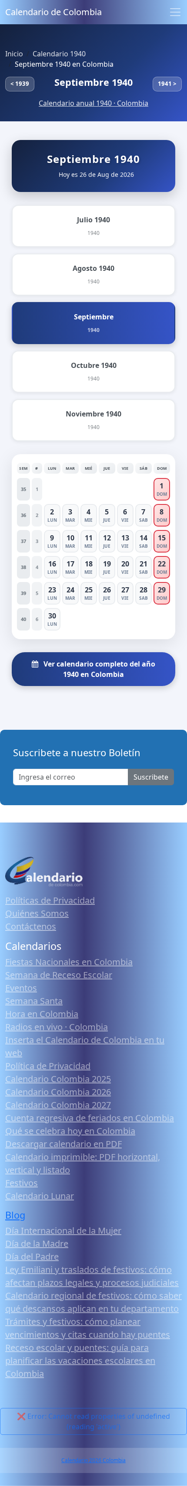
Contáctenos (30, 926)
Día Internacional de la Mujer (63, 1230)
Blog (15, 1215)
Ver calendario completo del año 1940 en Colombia (98, 669)
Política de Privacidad (47, 1066)
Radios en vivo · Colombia (56, 1027)
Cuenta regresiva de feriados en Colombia (89, 1118)
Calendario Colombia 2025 (58, 1079)
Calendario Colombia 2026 (58, 1092)
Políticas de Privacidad (50, 900)
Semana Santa (34, 1001)
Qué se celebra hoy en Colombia (70, 1131)
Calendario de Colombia (53, 12)
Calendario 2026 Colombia (93, 1460)
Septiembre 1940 (93, 82)
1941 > (167, 84)
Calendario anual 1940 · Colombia (93, 103)
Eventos (21, 988)
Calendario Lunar (39, 1196)
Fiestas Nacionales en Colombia (69, 962)
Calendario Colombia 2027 (58, 1105)
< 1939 (19, 84)
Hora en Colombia (41, 1014)
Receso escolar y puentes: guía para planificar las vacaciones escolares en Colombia (80, 1360)
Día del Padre (32, 1256)
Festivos (21, 1183)
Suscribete (151, 777)
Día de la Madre (36, 1243)
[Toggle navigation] (175, 12)
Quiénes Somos (37, 913)
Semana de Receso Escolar (58, 975)
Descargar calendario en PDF (63, 1144)
